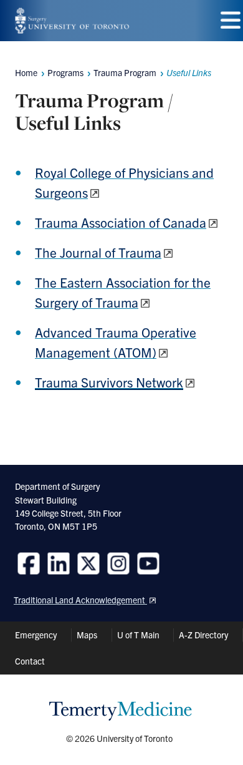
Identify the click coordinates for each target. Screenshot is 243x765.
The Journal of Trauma (98, 252)
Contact (30, 660)
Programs (65, 72)
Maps (87, 634)
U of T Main (138, 634)
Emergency (36, 634)
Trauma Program (124, 72)
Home (26, 72)
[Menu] (231, 20)
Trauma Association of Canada (120, 222)
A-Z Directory (203, 634)
